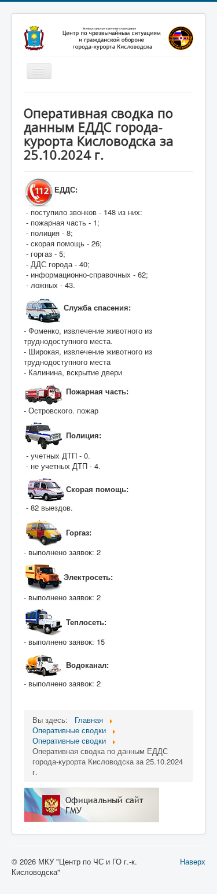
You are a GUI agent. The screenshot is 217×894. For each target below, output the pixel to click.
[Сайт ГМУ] (91, 803)
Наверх (192, 861)
